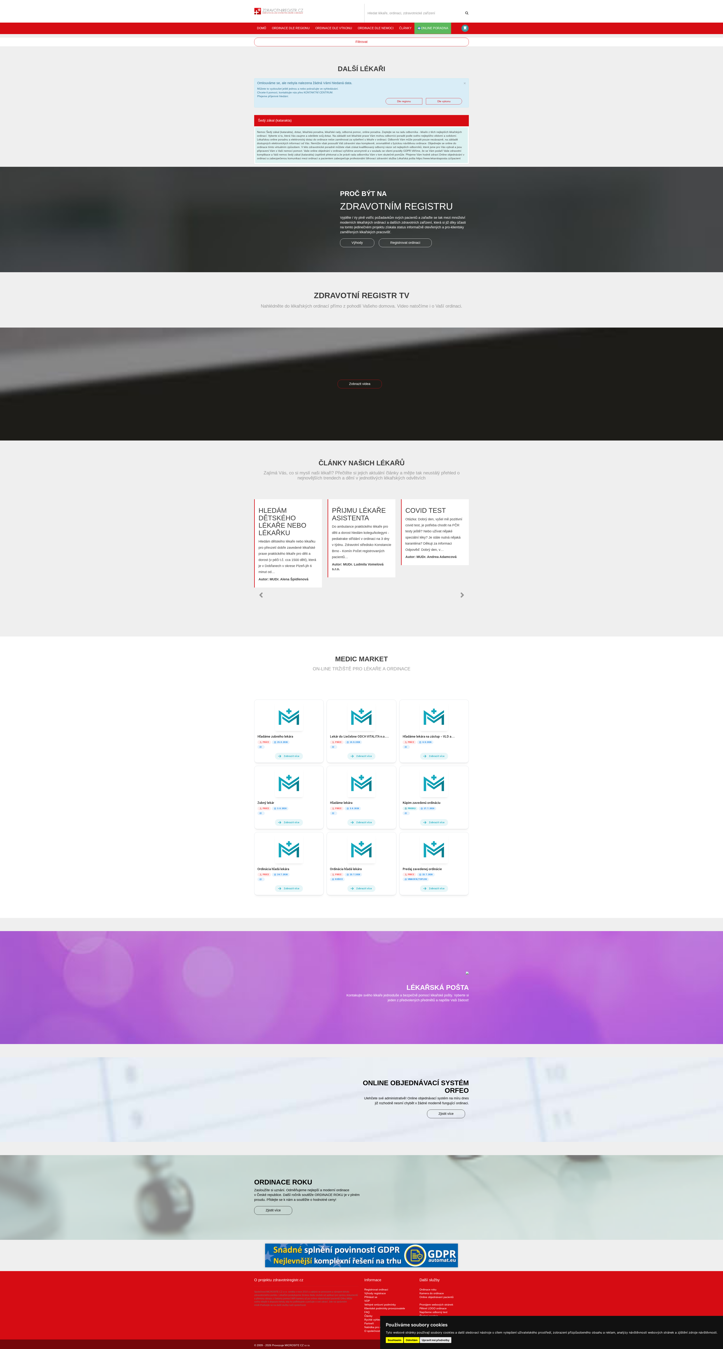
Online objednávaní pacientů (436, 1297)
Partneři (369, 1323)
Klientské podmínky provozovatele (384, 1308)
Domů (261, 28)
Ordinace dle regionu (291, 28)
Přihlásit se (370, 1297)
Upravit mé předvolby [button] (435, 1340)
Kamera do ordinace (431, 1293)
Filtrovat (361, 42)
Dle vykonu (444, 101)
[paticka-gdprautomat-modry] (361, 1255)
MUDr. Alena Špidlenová (289, 579)
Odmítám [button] (412, 1340)
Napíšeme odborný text (433, 1312)
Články (405, 28)
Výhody (357, 243)
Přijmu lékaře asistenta (359, 514)
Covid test (425, 510)
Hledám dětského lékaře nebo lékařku (282, 522)
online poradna (434, 28)
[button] (261, 595)
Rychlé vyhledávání (375, 1319)
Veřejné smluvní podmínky (380, 1304)
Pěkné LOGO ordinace (433, 1308)
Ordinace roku (427, 1289)
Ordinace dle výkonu (333, 28)
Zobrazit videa (359, 384)
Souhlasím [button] (394, 1340)
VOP (367, 1300)
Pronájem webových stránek (436, 1304)
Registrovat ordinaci (405, 243)
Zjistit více (446, 1114)
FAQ (367, 1312)
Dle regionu (404, 101)
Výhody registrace (375, 1293)
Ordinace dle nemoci (376, 28)
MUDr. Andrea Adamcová (436, 557)
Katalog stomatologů (465, 28)
